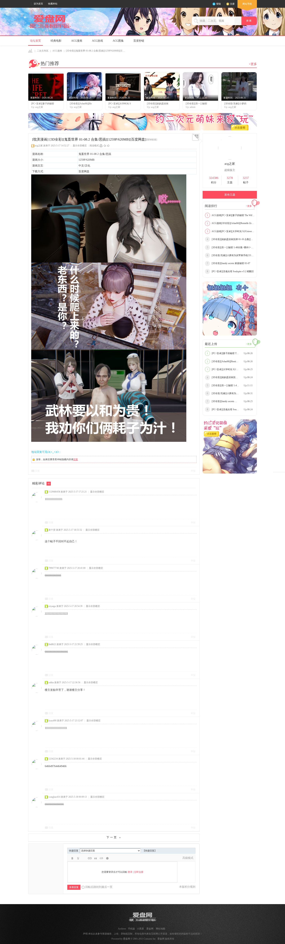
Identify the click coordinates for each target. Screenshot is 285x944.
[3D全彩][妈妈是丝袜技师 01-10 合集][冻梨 (231, 239)
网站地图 (160, 928)
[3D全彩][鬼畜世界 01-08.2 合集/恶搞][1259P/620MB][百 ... (95, 50)
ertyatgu (52, 606)
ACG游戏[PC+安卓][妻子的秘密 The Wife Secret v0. (231, 215)
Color (78, 858)
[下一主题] (108, 145)
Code (101, 858)
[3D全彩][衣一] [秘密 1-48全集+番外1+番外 (231, 247)
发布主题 (229, 194)
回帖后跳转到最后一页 (98, 887)
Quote (96, 858)
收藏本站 (52, 3)
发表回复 (74, 887)
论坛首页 (35, 40)
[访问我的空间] (229, 158)
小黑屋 (140, 928)
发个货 (51, 530)
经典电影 (56, 40)
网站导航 (247, 4)
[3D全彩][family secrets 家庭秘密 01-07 (228, 263)
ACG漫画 (76, 40)
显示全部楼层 (80, 145)
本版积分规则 (187, 886)
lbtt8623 (52, 644)
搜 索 (249, 20)
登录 (130, 872)
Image (84, 858)
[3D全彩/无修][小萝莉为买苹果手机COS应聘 (231, 255)
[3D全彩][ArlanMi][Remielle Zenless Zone (230, 361)
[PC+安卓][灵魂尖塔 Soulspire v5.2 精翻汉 (230, 271)
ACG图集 (118, 40)
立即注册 (138, 872)
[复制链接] (151, 139)
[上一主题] (104, 145)
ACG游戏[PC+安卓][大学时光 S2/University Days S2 (231, 231)
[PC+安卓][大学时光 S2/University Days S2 (230, 369)
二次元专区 (42, 50)
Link (90, 858)
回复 (75, 459)
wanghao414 (54, 797)
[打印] (101, 145)
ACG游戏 (97, 40)
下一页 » (114, 837)
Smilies (107, 858)
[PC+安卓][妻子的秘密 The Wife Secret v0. (230, 353)
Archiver (122, 928)
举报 (193, 470)
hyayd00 (52, 720)
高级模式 (187, 857)
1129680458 (54, 491)
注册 (232, 4)
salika (51, 682)
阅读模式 (94, 145)
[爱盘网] (49, 28)
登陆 (218, 4)
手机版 (131, 928)
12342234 (53, 758)
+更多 (253, 64)
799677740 (53, 568)
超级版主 (229, 170)
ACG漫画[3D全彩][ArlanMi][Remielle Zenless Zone (231, 223)
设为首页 (38, 3)
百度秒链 (138, 40)
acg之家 (39, 145)
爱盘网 (30, 51)
